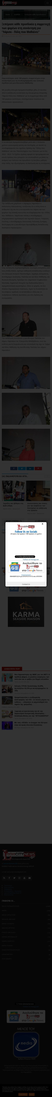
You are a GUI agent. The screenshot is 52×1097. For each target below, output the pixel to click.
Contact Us (26, 584)
